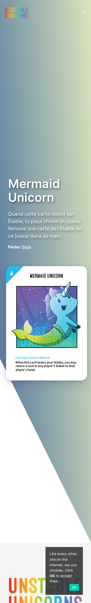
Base (26, 246)
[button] (84, 12)
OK (74, 587)
